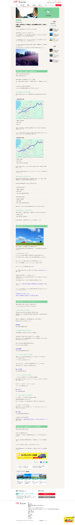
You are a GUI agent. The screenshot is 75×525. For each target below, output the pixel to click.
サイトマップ (45, 520)
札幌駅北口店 (35, 505)
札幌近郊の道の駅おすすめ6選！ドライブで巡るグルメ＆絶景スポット (34, 419)
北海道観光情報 (52, 23)
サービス (29, 507)
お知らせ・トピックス (31, 512)
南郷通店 (32, 505)
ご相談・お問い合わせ (31, 511)
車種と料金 (29, 506)
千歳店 (38, 505)
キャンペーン (30, 513)
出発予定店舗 (17, 498)
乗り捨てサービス (42, 270)
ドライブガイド (30, 517)
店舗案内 (29, 505)
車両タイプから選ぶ (47, 497)
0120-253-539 (26, 493)
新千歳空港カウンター (42, 505)
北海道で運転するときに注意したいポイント (23, 293)
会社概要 (29, 516)
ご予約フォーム (47, 494)
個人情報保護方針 (41, 520)
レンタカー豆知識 (53, 25)
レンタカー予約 (30, 510)
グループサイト (30, 518)
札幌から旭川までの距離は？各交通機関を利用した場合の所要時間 (32, 283)
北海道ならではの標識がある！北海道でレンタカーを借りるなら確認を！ (27, 295)
